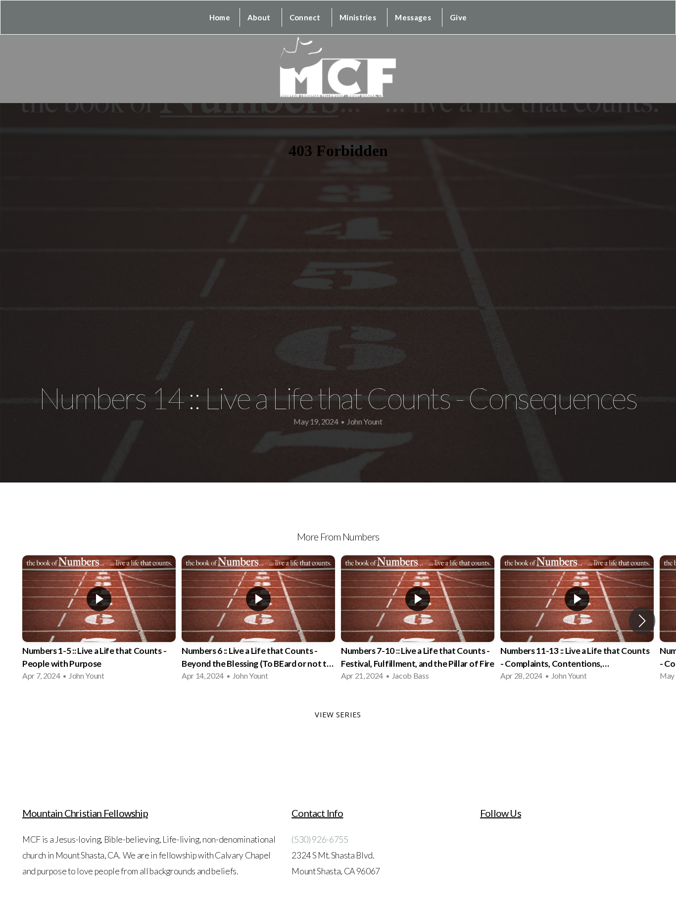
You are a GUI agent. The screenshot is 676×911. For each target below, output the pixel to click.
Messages (414, 17)
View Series (338, 714)
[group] (99, 620)
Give (458, 17)
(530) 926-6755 (319, 839)
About (259, 17)
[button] (642, 621)
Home (219, 17)
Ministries (358, 17)
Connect (306, 17)
